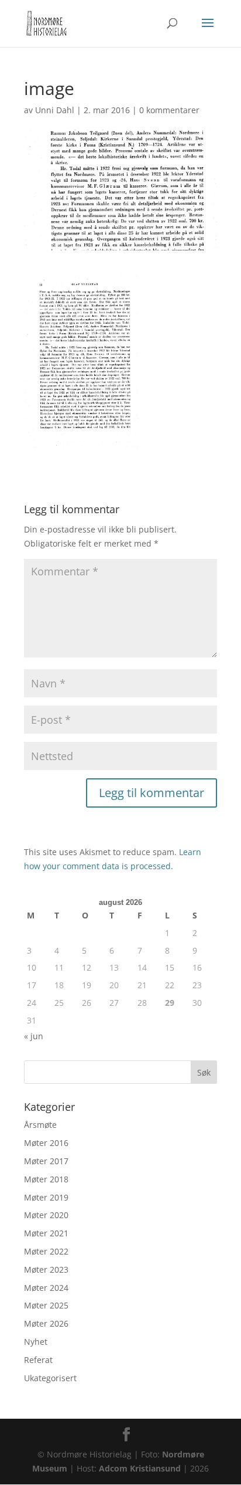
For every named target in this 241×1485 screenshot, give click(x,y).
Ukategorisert (50, 1378)
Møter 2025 (46, 1305)
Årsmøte (40, 1124)
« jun (33, 1036)
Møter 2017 (46, 1161)
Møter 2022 (46, 1251)
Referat (38, 1359)
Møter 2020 (46, 1214)
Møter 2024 (46, 1287)
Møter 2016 (46, 1142)
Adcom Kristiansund (140, 1468)
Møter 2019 (46, 1197)
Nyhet (35, 1341)
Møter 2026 (46, 1323)
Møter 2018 (46, 1179)
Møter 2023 (46, 1269)
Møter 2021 (46, 1233)
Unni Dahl (54, 110)
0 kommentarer (169, 110)
